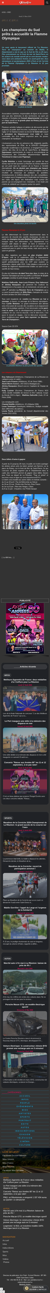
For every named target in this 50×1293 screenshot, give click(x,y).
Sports (9, 12)
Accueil (4, 12)
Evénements (25, 1106)
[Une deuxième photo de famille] (25, 188)
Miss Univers (8, 1159)
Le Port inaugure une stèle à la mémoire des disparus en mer (25, 722)
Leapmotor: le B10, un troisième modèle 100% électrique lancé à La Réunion (23, 1227)
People (25, 1103)
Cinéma (25, 1141)
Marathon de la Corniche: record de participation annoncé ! (25, 867)
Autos (25, 1127)
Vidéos (5, 1259)
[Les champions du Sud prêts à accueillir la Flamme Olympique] (25, 417)
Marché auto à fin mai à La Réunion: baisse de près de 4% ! (25, 964)
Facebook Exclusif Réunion (14, 1155)
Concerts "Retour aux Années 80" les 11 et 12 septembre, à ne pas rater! (25, 763)
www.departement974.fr (32, 477)
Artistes (25, 1113)
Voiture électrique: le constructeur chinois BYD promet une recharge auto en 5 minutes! (25, 1047)
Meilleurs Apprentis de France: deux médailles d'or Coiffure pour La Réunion (25, 681)
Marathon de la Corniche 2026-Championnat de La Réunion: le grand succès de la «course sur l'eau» (25, 824)
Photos (6, 1262)
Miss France (8, 1163)
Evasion (25, 1134)
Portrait (25, 1120)
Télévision (25, 1138)
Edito (25, 1124)
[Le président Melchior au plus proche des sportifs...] (25, 330)
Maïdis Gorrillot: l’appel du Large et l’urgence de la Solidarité (25, 909)
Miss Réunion (8, 1167)
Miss (25, 1110)
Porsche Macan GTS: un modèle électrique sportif (25, 1005)
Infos (25, 1099)
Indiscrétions (25, 1131)
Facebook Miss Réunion (13, 1170)
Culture (25, 1145)
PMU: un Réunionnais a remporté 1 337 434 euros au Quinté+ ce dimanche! (25, 1198)
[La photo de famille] (25, 72)
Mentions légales (25, 1284)
